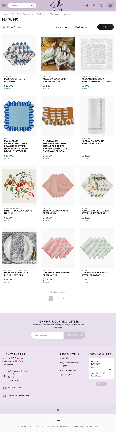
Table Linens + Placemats (48, 14)
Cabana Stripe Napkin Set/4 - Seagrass (95, 273)
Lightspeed (62, 426)
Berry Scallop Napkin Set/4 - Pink (56, 212)
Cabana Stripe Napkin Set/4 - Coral (56, 273)
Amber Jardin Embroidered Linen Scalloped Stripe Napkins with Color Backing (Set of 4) (55, 146)
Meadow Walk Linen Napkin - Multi (55, 80)
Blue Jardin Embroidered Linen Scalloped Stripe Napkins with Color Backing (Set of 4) (16, 146)
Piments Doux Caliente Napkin (18, 212)
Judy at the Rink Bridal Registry (70, 364)
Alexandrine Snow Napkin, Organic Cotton (96, 80)
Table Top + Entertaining (22, 14)
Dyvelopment (92, 426)
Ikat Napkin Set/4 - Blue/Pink (15, 80)
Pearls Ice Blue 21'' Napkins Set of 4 (93, 142)
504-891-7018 (14, 387)
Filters (104, 27)
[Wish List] (101, 5)
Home (4, 14)
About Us (64, 358)
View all (101, 384)
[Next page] (63, 298)
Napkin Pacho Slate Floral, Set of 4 (16, 273)
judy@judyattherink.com (19, 395)
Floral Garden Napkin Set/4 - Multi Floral (95, 212)
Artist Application (68, 370)
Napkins (66, 14)
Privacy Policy (66, 375)
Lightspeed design (76, 426)
